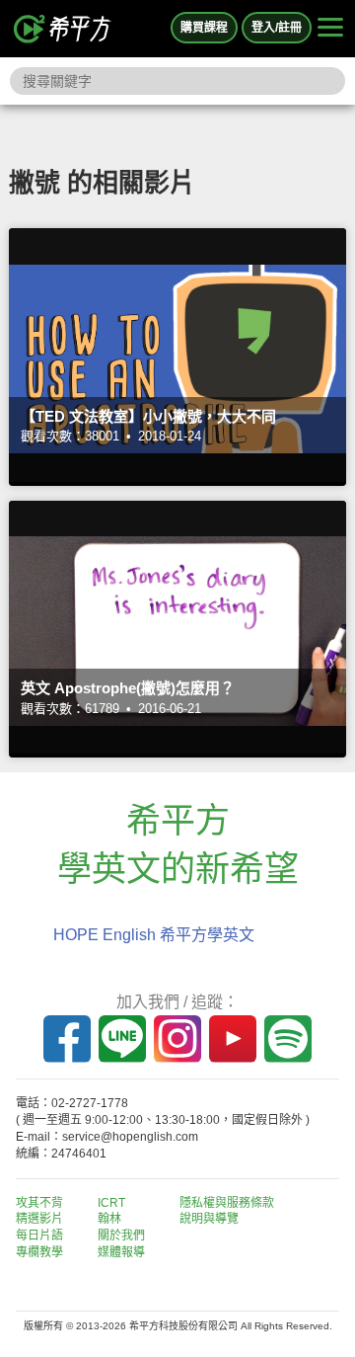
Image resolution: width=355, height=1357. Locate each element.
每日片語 (39, 1235)
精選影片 (39, 1219)
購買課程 (204, 28)
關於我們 (121, 1235)
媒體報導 (121, 1252)
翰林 (109, 1219)
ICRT (111, 1203)
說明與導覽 (209, 1219)
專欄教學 (39, 1252)
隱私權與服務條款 (226, 1203)
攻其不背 (39, 1203)
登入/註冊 (276, 28)
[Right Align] (330, 28)
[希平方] (63, 28)
